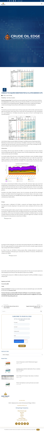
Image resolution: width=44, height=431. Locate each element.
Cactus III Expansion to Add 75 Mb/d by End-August (26, 362)
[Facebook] (15, 0)
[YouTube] (13, 0)
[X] (7, 0)
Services (22, 412)
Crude (4, 95)
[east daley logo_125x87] (3, 3)
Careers (22, 415)
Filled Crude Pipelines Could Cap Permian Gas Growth (27, 382)
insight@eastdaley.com (22, 405)
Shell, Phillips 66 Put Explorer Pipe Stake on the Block (27, 375)
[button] (41, 3)
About (22, 414)
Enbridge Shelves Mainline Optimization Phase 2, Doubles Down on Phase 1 (28, 369)
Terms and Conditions (22, 420)
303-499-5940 (22, 400)
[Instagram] (11, 1)
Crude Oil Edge (9, 95)
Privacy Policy (22, 418)
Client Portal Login (22, 411)
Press (22, 417)
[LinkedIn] (9, 0)
